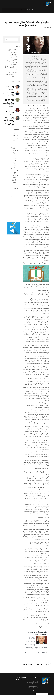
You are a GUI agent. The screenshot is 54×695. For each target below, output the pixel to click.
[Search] (6, 39)
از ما (16, 54)
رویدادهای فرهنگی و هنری (11, 68)
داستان (15, 59)
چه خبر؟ (15, 57)
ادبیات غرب (14, 49)
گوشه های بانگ (10, 61)
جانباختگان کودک (10, 66)
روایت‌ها (15, 64)
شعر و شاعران (13, 73)
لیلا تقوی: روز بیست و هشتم (8, 93)
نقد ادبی (15, 76)
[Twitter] (27, 9)
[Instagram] (29, 9)
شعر (16, 71)
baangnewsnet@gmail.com (31, 690)
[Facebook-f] (32, 9)
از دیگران (15, 52)
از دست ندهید (13, 51)
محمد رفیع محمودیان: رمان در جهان (9, 111)
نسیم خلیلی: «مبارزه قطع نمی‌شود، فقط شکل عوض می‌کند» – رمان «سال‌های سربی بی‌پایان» (8, 102)
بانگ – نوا (14, 56)
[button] (44, 4)
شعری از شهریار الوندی (10, 87)
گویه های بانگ (10, 74)
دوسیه (15, 62)
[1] (35, 207)
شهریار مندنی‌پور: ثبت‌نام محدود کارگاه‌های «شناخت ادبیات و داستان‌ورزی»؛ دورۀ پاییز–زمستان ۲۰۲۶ (9, 121)
